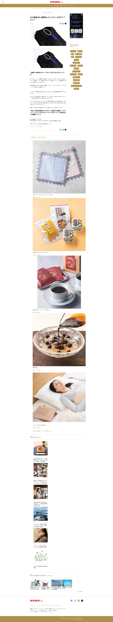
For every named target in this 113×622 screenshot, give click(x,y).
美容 (54, 5)
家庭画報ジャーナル (76, 77)
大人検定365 (40, 126)
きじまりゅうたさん (76, 62)
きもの (64, 5)
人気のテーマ (76, 68)
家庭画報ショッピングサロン (34, 608)
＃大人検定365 (33, 119)
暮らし (50, 5)
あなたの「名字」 (73, 74)
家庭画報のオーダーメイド (52, 608)
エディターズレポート (76, 71)
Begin (64, 608)
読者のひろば (76, 88)
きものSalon (80, 74)
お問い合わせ (42, 611)
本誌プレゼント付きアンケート (76, 85)
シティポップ (76, 59)
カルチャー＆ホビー (40, 8)
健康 (58, 5)
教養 (61, 5)
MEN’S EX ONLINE (60, 608)
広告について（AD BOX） (48, 611)
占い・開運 (70, 5)
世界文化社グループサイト (33, 610)
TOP (30, 8)
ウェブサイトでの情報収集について (35, 611)
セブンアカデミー (41, 608)
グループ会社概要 (40, 610)
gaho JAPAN (46, 608)
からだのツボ (80, 65)
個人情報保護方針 (54, 610)
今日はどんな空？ (73, 65)
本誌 (60, 605)
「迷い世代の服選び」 (53, 120)
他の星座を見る (76, 35)
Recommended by (77, 591)
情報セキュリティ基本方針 (47, 610)
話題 (74, 5)
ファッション (45, 5)
